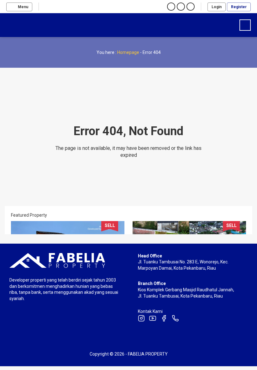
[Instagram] (141, 319)
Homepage (128, 52)
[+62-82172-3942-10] (59, 7)
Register (239, 7)
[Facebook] (163, 319)
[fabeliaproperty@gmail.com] (68, 7)
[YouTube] (152, 319)
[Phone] (175, 319)
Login (217, 7)
